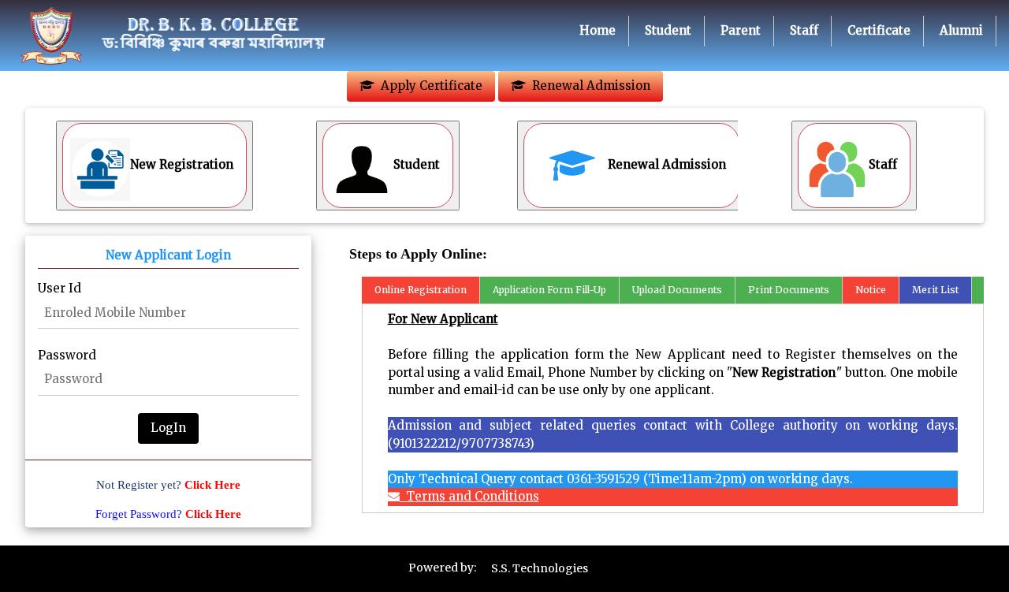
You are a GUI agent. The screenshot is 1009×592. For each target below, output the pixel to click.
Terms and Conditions (469, 496)
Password (67, 355)
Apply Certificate (428, 85)
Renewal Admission (588, 85)
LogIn (168, 427)
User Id (59, 288)
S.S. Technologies (539, 568)
